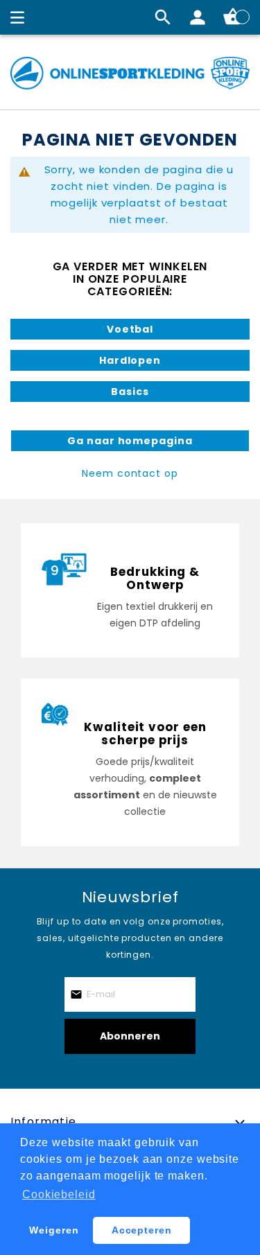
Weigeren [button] (53, 1230)
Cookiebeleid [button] (59, 1194)
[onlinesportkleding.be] (130, 73)
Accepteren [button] (142, 1230)
